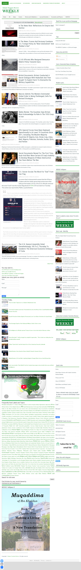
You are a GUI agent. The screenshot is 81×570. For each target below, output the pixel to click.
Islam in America (44, 433)
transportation (43, 466)
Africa (53, 404)
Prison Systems (34, 452)
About (63, 3)
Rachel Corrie (35, 454)
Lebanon (38, 439)
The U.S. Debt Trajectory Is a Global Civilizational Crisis (22, 302)
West (53, 471)
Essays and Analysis (36, 3)
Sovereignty (43, 462)
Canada (52, 410)
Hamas (24, 427)
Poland (35, 450)
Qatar (27, 454)
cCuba (24, 412)
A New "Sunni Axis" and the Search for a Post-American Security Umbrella (27, 344)
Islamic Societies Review (15, 3)
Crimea (38, 416)
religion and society (49, 456)
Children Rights (51, 412)
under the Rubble (37, 467)
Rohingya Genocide (16, 458)
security (19, 460)
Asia (40, 408)
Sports (3, 464)
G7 (49, 424)
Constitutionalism (16, 416)
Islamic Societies (46, 435)
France (31, 424)
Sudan (32, 464)
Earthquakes (52, 418)
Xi (10, 475)
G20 (48, 424)
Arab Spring (51, 407)
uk (25, 467)
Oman (17, 448)
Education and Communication (38, 420)
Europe (35, 422)
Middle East (36, 441)
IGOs (41, 429)
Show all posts (38, 22)
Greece (9, 427)
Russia (29, 458)
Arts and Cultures (21, 408)
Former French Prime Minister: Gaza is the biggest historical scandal (70, 252)
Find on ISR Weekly (60, 387)
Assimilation (51, 408)
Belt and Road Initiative (27, 410)
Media (17, 441)
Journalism (51, 437)
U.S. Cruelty (9, 467)
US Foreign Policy (18, 469)
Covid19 (35, 416)
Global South (47, 426)
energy (3, 422)
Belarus (18, 410)
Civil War (22, 414)
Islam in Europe (5, 435)
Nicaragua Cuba (6, 446)
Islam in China (51, 433)
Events (39, 422)
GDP (17, 426)
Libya (41, 439)
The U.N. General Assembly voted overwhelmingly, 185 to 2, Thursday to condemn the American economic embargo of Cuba (36, 247)
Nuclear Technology (49, 446)
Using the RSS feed (60, 40)
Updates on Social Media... (62, 78)
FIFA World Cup (51, 422)
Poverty (28, 452)
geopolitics (27, 426)
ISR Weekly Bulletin (21, 437)
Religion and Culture (26, 456)
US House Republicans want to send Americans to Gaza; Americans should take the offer (71, 287)
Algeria (14, 406)
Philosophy (26, 450)
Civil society (17, 414)
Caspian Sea (19, 412)
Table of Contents (60, 425)
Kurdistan (19, 439)
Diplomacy (25, 418)
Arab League (36, 406)
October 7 (13, 448)
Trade (38, 466)
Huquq (22, 429)
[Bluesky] (1, 561)
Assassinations (44, 408)
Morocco (4, 443)
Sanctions (37, 458)
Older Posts (50, 263)
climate (26, 414)
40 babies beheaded (7, 404)
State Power (22, 464)
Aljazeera (18, 406)
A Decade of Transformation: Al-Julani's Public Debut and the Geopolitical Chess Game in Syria (71, 151)
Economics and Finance (13, 420)
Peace (14, 450)
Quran (30, 454)
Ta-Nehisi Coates (9, 466)
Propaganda (41, 452)
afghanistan (48, 404)
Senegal (23, 460)
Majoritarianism (46, 439)
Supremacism (47, 464)
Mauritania (13, 441)
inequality (18, 431)
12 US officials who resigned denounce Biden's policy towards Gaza (34, 60)
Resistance (4, 458)
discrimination (31, 418)
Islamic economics (26, 435)
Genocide (21, 426)
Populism (22, 452)
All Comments (61, 59)
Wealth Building (47, 471)
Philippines (19, 450)
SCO (9, 460)
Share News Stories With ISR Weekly (51, 3)
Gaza (10, 426)
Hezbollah (37, 427)
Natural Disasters (33, 445)
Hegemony (32, 427)
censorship (28, 412)
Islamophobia (5, 437)
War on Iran (32, 471)
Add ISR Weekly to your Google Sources (65, 74)
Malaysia (53, 439)
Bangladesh (13, 410)
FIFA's (32, 185)
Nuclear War (4, 448)
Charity (40, 412)
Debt (9, 418)
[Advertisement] (50, 9)
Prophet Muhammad (49, 452)
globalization (4, 427)
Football (28, 424)
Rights (9, 458)
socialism (22, 462)
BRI (37, 410)
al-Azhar (11, 406)
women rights (34, 473)
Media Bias (22, 441)
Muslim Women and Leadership (28, 443)
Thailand (23, 466)
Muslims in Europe (45, 443)
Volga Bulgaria (50, 469)
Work (40, 473)
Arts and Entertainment (32, 408)
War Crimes (26, 471)
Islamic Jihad (33, 435)
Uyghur (40, 469)
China (3, 414)
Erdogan (28, 422)
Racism (41, 454)
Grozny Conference (17, 427)
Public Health (20, 454)
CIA (13, 414)
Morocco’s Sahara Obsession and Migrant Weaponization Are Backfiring (71, 118)
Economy (23, 420)
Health (28, 427)
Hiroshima (45, 427)
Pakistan (4, 450)
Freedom (36, 424)
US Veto (25, 469)
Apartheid (25, 406)
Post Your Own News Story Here (10, 275)
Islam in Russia (12, 435)
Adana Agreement (40, 404)
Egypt (48, 420)
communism (45, 414)
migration (43, 441)
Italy (41, 437)
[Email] (1, 564)
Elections (52, 420)
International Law (18, 433)
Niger (11, 446)
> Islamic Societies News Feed (63, 68)
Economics (4, 420)
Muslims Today (8, 445)
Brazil (34, 410)
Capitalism (4, 412)
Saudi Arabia (44, 458)
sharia (30, 460)
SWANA (52, 464)
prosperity (4, 454)
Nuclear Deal (42, 446)
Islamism (53, 435)
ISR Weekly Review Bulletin (33, 437)
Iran (25, 433)
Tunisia (48, 466)
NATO (26, 445)
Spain (53, 462)
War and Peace (18, 471)
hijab (41, 427)
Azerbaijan (4, 410)
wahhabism (8, 471)
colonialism (31, 414)
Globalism (52, 426)
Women (28, 473)
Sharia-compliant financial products (41, 460)
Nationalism (22, 445)
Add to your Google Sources (9, 271)
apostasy (31, 406)
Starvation (16, 464)
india (9, 431)
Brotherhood (45, 410)
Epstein (21, 422)
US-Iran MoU (31, 469)
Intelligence (48, 431)
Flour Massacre (19, 424)
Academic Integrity (31, 404)
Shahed (27, 460)
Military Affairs (49, 441)
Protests (9, 454)
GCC (14, 426)
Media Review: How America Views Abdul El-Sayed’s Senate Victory (25, 351)
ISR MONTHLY (12, 437)
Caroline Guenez (11, 412)
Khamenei (7, 439)
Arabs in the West (7, 408)
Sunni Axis (36, 464)
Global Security (39, 426)
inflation (23, 431)
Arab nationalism (43, 406)
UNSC (53, 467)
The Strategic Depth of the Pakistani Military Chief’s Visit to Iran (25, 323)
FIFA (46, 422)
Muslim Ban (17, 443)
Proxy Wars (14, 454)
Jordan (47, 437)
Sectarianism (13, 460)
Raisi (44, 454)
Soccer (18, 462)
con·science (52, 414)
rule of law (24, 458)
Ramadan (47, 454)
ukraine (28, 468)
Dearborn (5, 418)
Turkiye (3, 467)
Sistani (10, 462)
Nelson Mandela (42, 445)
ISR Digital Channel (60, 431)
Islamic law (39, 435)
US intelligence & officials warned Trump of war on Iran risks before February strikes (29, 330)
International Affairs (8, 433)
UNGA (43, 467)
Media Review (29, 441)
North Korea (35, 446)
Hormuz (10, 429)
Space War (49, 462)
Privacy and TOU (60, 377)
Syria (3, 466)
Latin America (24, 439)
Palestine (9, 450)
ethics (32, 422)
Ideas (37, 429)
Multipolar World (10, 443)
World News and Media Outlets (63, 384)
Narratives (17, 445)
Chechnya (44, 412)
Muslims (39, 443)
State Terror (28, 464)
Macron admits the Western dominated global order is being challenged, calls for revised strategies (35, 96)
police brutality (42, 450)
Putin (25, 454)
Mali (3, 441)
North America (27, 446)
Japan (44, 437)
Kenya (3, 439)
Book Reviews (26, 3)
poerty (31, 450)
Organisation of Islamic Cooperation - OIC (38, 448)
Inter (53, 431)
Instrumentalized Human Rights (37, 431)
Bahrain (9, 410)
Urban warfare (10, 469)
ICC (35, 429)
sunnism (41, 464)
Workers (44, 473)
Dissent (38, 418)
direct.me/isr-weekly (61, 435)
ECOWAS (27, 420)
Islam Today (18, 435)
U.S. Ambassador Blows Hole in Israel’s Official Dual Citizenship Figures (70, 302)
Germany (32, 426)
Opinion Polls (25, 448)
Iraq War (35, 433)
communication (38, 414)
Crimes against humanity (47, 416)
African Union (5, 406)
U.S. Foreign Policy (17, 467)
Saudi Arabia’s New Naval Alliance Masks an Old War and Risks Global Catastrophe (71, 89)
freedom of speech (42, 424)
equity (24, 422)
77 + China (15, 404)
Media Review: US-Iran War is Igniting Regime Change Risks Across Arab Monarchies (30, 358)
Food (24, 424)
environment (16, 422)
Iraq (32, 433)
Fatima (43, 422)
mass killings (7, 441)
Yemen (12, 475)
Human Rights (16, 429)
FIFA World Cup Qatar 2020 (9, 424)
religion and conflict (15, 456)
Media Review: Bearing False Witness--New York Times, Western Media (70, 295)
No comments (33, 30)
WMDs (23, 473)
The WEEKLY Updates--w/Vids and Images (66, 47)
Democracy (13, 418)
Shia (52, 460)
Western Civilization (7, 473)
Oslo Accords (51, 448)
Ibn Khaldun (31, 429)
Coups (30, 416)
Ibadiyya (26, 429)
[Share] (1, 567)
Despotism (19, 418)
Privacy (43, 560)
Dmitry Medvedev (44, 418)
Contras (22, 416)
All (9, 17)
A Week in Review (22, 404)
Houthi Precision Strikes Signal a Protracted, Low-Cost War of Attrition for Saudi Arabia (30, 316)
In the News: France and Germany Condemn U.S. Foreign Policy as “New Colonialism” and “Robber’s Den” (36, 43)
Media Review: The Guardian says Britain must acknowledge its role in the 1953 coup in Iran (36, 114)
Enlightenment (9, 422)
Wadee (3, 471)
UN (31, 467)
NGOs (47, 445)
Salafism (33, 458)
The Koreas (28, 466)
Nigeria (14, 446)
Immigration (45, 429)
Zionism (17, 475)
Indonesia (13, 431)
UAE (23, 467)
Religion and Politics (38, 456)
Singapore (6, 462)
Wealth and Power (39, 471)
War (13, 471)
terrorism (17, 466)
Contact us (48, 560)
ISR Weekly (5, 3)
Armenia (14, 408)
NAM (13, 445)
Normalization (20, 446)
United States (48, 467)
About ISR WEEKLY (60, 381)
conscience (9, 416)
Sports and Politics (9, 464)
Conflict (4, 416)
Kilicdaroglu (13, 439)
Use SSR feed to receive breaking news (11, 269)
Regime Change (7, 456)
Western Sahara (17, 473)
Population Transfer (15, 452)
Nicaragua (52, 445)
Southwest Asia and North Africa (32, 462)
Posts (59, 56)
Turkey (52, 466)
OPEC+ (20, 448)
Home (4, 17)
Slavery (15, 462)
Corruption (26, 416)
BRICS (39, 410)
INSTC (27, 431)
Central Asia (35, 412)
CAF (49, 410)
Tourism (34, 466)
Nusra (9, 448)
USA (36, 469)
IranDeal (28, 433)
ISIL (39, 433)
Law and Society (31, 439)
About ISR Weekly (60, 438)
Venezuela (44, 469)
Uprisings (4, 469)
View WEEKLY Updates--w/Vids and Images (13, 273)
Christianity (8, 414)
